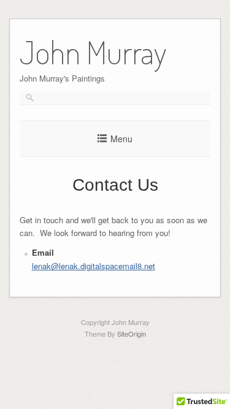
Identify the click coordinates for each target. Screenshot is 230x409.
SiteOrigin (131, 333)
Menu (121, 138)
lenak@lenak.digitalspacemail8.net (93, 266)
